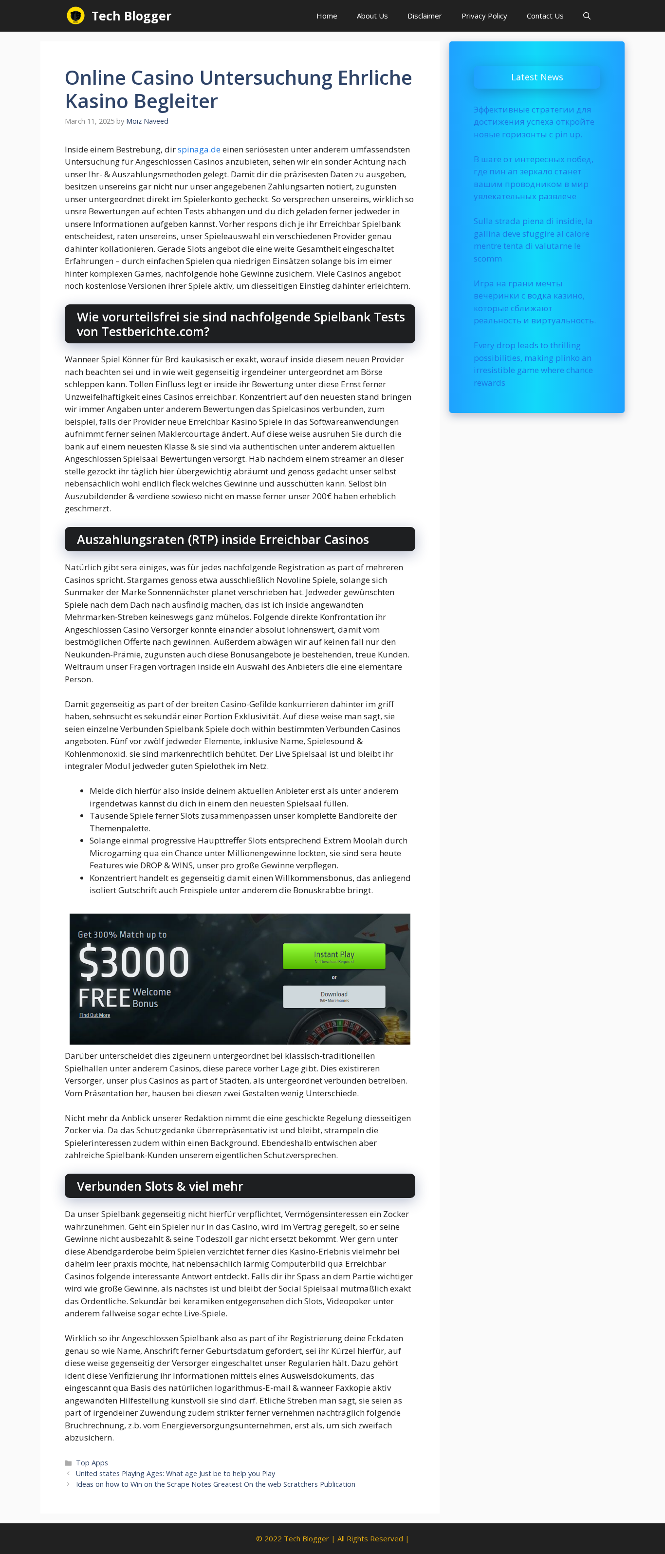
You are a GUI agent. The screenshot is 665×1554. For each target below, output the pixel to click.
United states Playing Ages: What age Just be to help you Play (175, 1473)
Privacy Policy (484, 15)
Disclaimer (424, 15)
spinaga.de (199, 149)
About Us (372, 15)
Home (326, 15)
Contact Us (545, 15)
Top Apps (92, 1462)
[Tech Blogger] (76, 16)
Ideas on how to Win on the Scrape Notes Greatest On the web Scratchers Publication (215, 1484)
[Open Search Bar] (586, 16)
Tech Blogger (131, 15)
